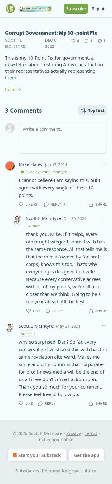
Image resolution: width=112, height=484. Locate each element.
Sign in (99, 9)
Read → (13, 89)
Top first (96, 110)
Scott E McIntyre (15, 43)
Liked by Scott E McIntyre (46, 171)
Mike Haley (31, 164)
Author (34, 225)
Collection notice (56, 439)
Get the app (86, 455)
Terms (91, 433)
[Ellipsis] (104, 164)
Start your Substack (39, 455)
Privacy (73, 433)
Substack (25, 471)
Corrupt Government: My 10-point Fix (51, 33)
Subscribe (76, 9)
